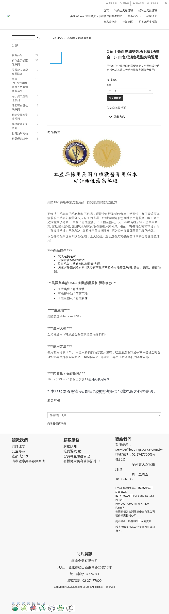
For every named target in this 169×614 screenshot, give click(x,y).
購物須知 (70, 446)
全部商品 (57, 38)
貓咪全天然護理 (147, 10)
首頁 (106, 10)
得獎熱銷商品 (20, 133)
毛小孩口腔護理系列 (20, 98)
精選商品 (17, 55)
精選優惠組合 (20, 138)
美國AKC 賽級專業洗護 (20, 71)
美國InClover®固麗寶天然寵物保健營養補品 (96, 16)
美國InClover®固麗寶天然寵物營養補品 (20, 85)
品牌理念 (151, 16)
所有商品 (133, 16)
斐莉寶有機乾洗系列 (20, 107)
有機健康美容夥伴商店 (28, 461)
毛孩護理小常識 (147, 22)
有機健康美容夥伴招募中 (82, 461)
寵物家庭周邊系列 (20, 126)
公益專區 (127, 22)
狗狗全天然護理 (123, 10)
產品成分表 (110, 22)
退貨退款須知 (73, 451)
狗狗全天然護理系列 (20, 62)
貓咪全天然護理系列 (20, 117)
